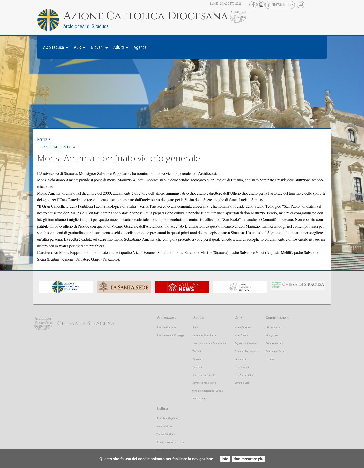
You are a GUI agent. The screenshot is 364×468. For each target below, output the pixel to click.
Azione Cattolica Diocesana (145, 16)
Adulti (118, 47)
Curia (238, 317)
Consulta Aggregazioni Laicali (207, 390)
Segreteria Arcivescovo (245, 343)
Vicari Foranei (241, 335)
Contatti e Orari (242, 382)
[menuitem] (54, 47)
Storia (195, 327)
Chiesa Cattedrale (166, 434)
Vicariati (196, 351)
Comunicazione (277, 317)
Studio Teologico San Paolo (170, 442)
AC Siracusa (53, 47)
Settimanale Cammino (277, 351)
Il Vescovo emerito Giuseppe (170, 335)
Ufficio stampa (273, 327)
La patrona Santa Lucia (204, 335)
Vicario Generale (243, 327)
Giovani (97, 47)
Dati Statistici (199, 398)
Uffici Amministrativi (245, 375)
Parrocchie (197, 359)
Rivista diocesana (275, 343)
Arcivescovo (167, 317)
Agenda (140, 47)
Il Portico (270, 359)
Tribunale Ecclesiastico (246, 351)
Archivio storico (164, 426)
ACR (77, 47)
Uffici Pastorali (242, 367)
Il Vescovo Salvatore (166, 327)
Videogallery (272, 335)
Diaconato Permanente (203, 375)
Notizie (43, 139)
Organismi (240, 359)
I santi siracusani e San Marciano (209, 343)
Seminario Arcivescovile (204, 382)
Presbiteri (197, 367)
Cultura (162, 408)
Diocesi (198, 317)
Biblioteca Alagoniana (168, 418)
